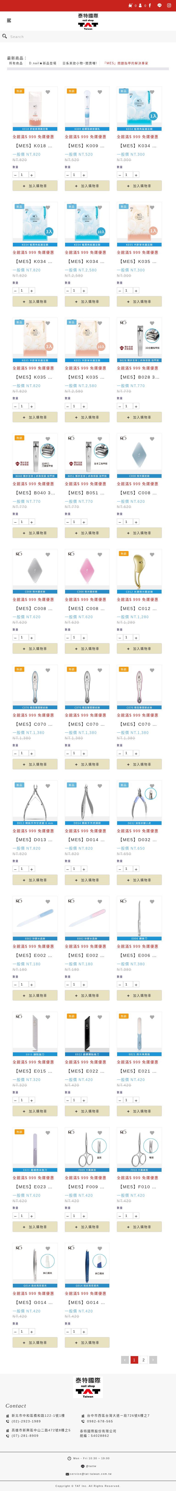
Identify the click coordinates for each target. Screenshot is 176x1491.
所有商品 (16, 63)
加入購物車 (37, 186)
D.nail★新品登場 (43, 63)
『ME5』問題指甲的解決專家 (125, 63)
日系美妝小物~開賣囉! (80, 63)
